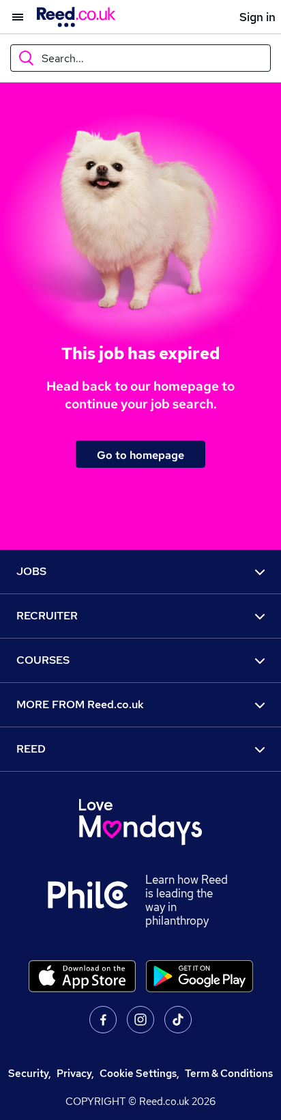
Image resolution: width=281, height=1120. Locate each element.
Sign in (257, 17)
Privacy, (75, 1073)
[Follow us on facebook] (103, 1019)
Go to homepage (140, 454)
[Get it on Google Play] (199, 976)
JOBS (31, 571)
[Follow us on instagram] (140, 1019)
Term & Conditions (229, 1073)
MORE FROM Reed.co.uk (80, 704)
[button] (11, 17)
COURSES (43, 660)
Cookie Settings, (139, 1073)
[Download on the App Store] (82, 976)
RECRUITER (47, 615)
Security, (29, 1073)
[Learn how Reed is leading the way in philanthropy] (96, 900)
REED (31, 749)
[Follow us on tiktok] (178, 1019)
